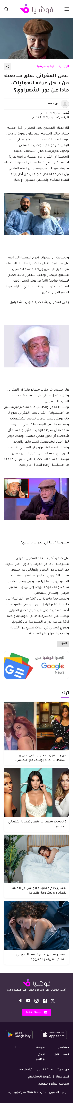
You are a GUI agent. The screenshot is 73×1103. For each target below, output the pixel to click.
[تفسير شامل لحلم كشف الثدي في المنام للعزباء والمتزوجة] (36, 925)
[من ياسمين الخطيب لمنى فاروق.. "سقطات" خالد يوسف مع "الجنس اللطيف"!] (36, 726)
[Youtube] (28, 1001)
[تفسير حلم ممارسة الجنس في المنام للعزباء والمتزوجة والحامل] (36, 859)
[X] (53, 1001)
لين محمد (52, 103)
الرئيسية (64, 66)
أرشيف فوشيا (45, 66)
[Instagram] (36, 1001)
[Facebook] (45, 1001)
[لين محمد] (65, 104)
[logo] (36, 9)
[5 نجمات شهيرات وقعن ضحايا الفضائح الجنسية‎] (36, 792)
